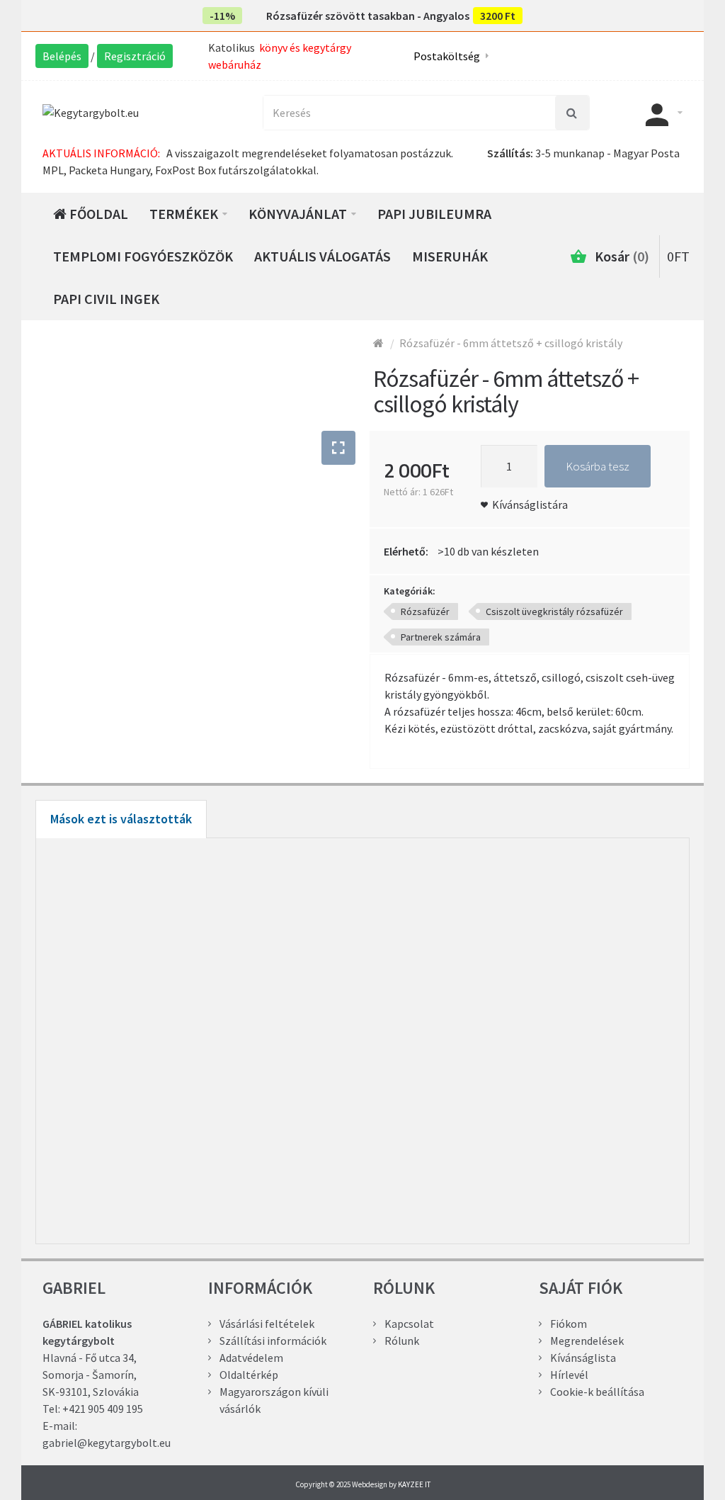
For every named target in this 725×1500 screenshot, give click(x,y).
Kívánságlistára (530, 504)
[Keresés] (572, 113)
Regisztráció (135, 56)
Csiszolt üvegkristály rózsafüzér (554, 611)
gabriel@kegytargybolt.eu (106, 1443)
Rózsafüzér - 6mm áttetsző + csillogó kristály (510, 343)
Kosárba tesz (597, 466)
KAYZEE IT (414, 1484)
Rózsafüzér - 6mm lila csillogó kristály (522, 1126)
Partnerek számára (441, 637)
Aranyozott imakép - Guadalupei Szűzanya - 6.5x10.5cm (203, 1126)
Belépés (61, 56)
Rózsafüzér (425, 611)
